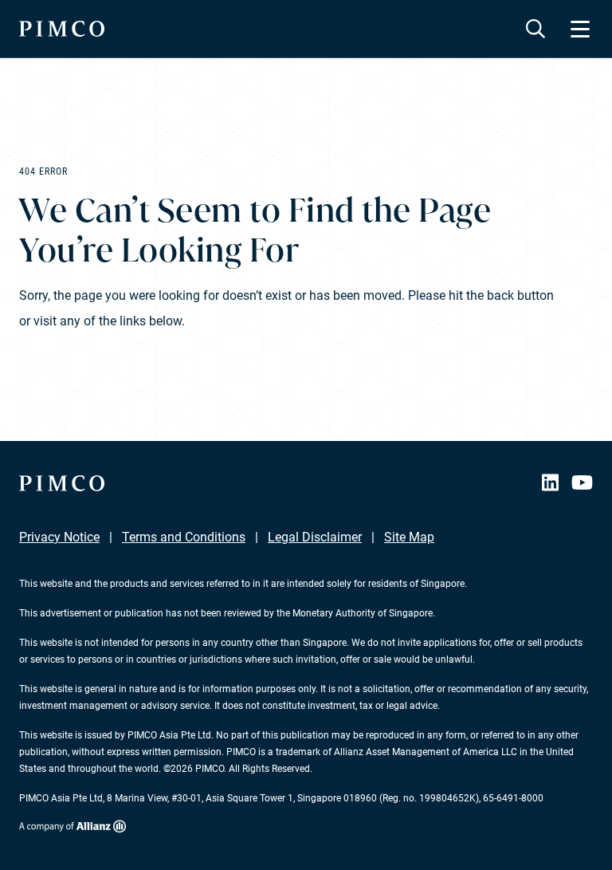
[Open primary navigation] (580, 28)
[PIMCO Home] (61, 29)
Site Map (409, 537)
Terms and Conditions (183, 537)
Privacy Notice (59, 537)
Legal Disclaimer (315, 537)
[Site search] (535, 28)
